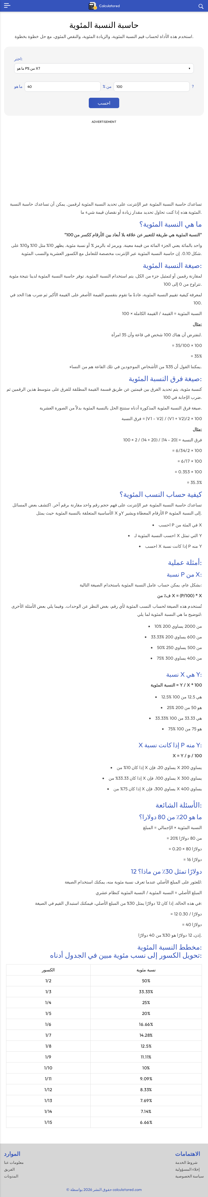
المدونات (11, 1176)
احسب (104, 103)
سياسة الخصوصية (189, 1176)
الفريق (9, 1169)
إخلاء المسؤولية (187, 1169)
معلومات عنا (14, 1162)
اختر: (18, 58)
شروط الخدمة (186, 1162)
